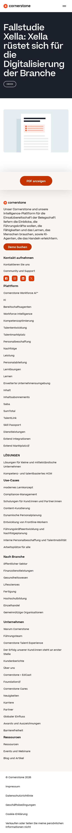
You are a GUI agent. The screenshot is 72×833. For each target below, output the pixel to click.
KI (4, 300)
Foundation (10, 682)
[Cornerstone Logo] (16, 6)
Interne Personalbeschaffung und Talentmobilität (34, 540)
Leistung (9, 355)
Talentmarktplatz (14, 335)
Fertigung (9, 591)
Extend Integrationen (16, 439)
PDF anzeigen (36, 181)
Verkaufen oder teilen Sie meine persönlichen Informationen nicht (34, 825)
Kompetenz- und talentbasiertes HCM (27, 473)
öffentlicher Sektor (15, 564)
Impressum (13, 786)
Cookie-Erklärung (17, 814)
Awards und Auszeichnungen (22, 723)
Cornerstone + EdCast (17, 675)
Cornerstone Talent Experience (23, 643)
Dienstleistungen (14, 432)
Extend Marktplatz (15, 446)
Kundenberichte (13, 661)
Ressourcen (11, 744)
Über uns (9, 668)
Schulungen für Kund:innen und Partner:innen (32, 501)
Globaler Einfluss (14, 716)
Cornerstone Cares (15, 689)
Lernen (7, 376)
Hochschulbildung (15, 598)
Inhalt (7, 390)
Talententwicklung (15, 328)
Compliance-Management (20, 494)
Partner (8, 709)
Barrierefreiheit (13, 730)
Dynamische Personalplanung (22, 515)
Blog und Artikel (13, 758)
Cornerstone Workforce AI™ (20, 293)
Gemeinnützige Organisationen (23, 612)
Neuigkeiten (11, 696)
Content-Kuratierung (16, 508)
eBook (10, 84)
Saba (6, 404)
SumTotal (9, 411)
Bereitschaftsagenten (17, 307)
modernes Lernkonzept (18, 487)
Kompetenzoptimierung (18, 321)
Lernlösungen (12, 369)
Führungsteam (12, 636)
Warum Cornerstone (16, 629)
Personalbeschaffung (17, 342)
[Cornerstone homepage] (36, 202)
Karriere (8, 703)
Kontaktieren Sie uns (16, 264)
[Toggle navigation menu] (62, 6)
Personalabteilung (15, 362)
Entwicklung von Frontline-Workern (25, 522)
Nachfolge (10, 348)
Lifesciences (11, 585)
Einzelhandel (11, 605)
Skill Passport (12, 425)
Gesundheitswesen (15, 578)
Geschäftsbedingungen (21, 805)
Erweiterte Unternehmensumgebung (26, 383)
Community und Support (19, 271)
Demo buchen (17, 247)
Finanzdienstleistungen (18, 571)
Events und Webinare (16, 751)
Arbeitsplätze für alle (16, 547)
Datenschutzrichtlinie (19, 796)
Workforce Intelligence (17, 314)
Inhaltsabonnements (16, 397)
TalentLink (9, 418)
